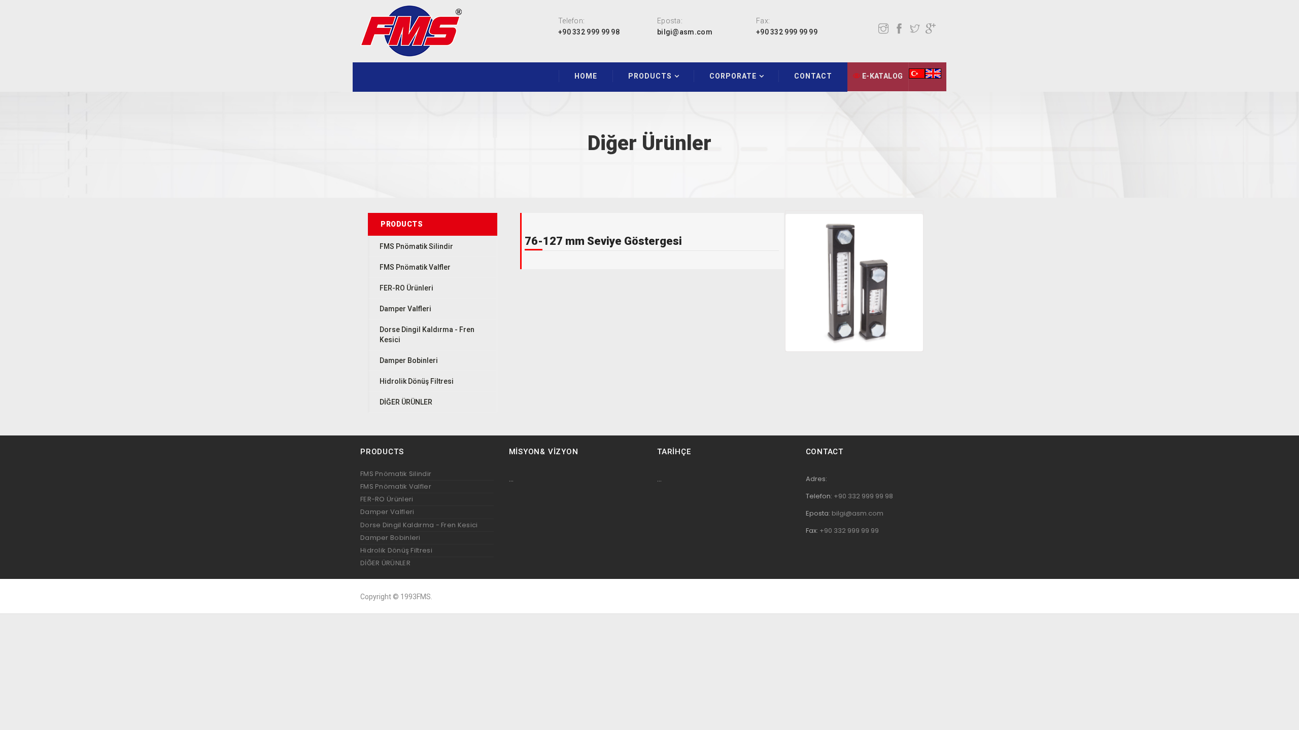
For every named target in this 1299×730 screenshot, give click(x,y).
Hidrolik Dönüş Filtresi (417, 381)
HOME (585, 76)
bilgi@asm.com (684, 32)
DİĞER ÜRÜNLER (406, 402)
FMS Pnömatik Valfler (415, 267)
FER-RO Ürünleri (406, 288)
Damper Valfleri (405, 309)
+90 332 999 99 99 (786, 32)
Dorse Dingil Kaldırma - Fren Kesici (419, 525)
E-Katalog (881, 76)
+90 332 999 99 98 (589, 32)
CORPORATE (733, 76)
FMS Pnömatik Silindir (416, 246)
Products (650, 76)
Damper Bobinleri (409, 360)
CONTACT (813, 76)
